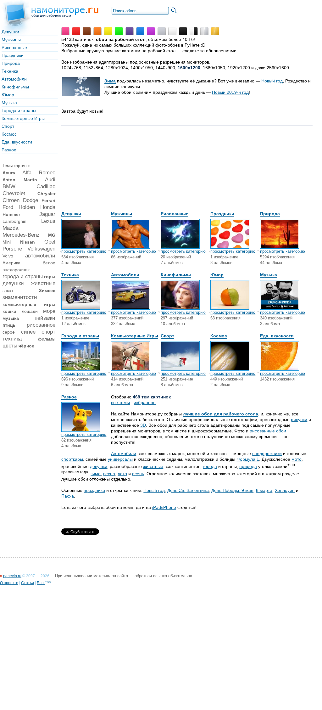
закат (8, 290)
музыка (11, 318)
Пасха (67, 496)
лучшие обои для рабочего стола (220, 413)
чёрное (26, 345)
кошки (9, 311)
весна (109, 473)
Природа (11, 63)
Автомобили (14, 79)
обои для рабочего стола (51, 15)
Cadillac (45, 186)
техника (12, 339)
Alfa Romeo (39, 173)
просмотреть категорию (83, 251)
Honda (47, 207)
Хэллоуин (285, 490)
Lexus (48, 221)
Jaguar (47, 214)
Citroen (11, 200)
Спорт (8, 126)
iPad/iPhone (164, 507)
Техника (10, 71)
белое (49, 262)
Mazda (10, 228)
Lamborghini (15, 221)
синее (28, 332)
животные (43, 283)
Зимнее (47, 290)
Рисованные (14, 47)
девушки (13, 283)
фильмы (46, 338)
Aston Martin (20, 179)
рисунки (299, 419)
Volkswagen (41, 249)
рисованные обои (268, 430)
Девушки (10, 31)
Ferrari (48, 200)
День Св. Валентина (188, 490)
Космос (9, 134)
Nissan (27, 242)
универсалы (120, 459)
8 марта (264, 490)
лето (122, 473)
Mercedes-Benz (21, 235)
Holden (27, 207)
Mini (7, 242)
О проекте (9, 583)
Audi (50, 180)
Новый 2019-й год (230, 92)
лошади (30, 311)
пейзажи (45, 318)
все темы (120, 402)
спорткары (72, 459)
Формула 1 (247, 459)
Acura (9, 172)
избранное (145, 402)
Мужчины (11, 39)
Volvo (8, 255)
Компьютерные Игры (23, 118)
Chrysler (46, 193)
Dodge (30, 200)
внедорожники (267, 453)
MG (51, 235)
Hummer (11, 214)
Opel (49, 242)
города (210, 466)
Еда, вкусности (17, 141)
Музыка (9, 102)
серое (9, 332)
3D (143, 425)
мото (296, 459)
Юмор (8, 94)
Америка (11, 262)
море (49, 311)
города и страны (23, 276)
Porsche (12, 249)
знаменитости (20, 297)
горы (49, 276)
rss (49, 581)
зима (96, 473)
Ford (8, 207)
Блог (41, 583)
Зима (110, 80)
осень (138, 473)
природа (248, 466)
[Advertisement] (108, 171)
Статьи (27, 583)
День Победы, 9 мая (232, 490)
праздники (94, 490)
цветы (10, 346)
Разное (9, 149)
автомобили (40, 256)
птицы (10, 325)
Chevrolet (14, 193)
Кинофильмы (15, 86)
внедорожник (16, 269)
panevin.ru (12, 576)
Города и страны (19, 110)
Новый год (272, 80)
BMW (9, 186)
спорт (48, 332)
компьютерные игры (29, 304)
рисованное (41, 325)
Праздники (13, 55)
